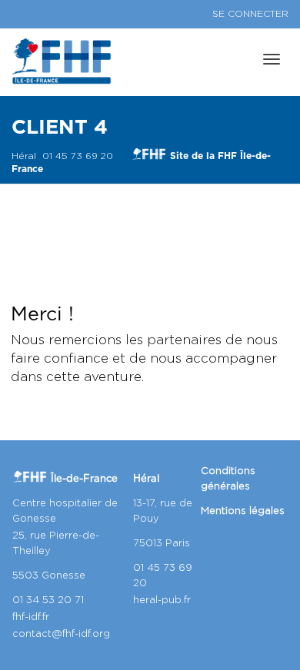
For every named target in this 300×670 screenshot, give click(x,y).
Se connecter (250, 13)
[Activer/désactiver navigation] (271, 59)
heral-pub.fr (162, 600)
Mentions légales (243, 511)
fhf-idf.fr (30, 617)
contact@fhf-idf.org (61, 634)
